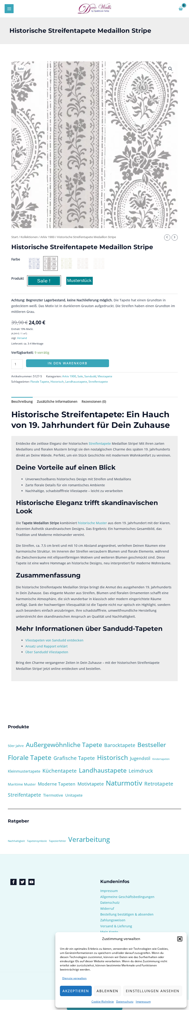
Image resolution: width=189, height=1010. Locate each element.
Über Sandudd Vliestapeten (46, 652)
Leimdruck (141, 771)
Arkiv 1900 (47, 237)
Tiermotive (53, 795)
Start (14, 237)
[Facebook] (13, 882)
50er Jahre (16, 746)
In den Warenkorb (67, 363)
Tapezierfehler (57, 841)
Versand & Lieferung (116, 926)
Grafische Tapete (74, 758)
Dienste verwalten (74, 978)
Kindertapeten (161, 759)
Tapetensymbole (37, 841)
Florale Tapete (39, 382)
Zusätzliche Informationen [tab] (57, 401)
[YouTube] (31, 882)
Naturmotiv (124, 783)
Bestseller (151, 744)
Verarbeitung (89, 839)
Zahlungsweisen (112, 920)
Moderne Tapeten (56, 784)
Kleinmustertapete (24, 771)
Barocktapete (119, 745)
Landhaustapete (76, 382)
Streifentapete (98, 382)
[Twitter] (22, 882)
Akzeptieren (75, 991)
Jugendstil (140, 758)
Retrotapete (158, 783)
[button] (179, 939)
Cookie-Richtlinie (103, 1002)
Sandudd (90, 376)
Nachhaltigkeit (16, 841)
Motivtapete (90, 784)
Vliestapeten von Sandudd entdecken (54, 640)
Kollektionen (29, 237)
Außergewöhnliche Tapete (64, 744)
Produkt (17, 278)
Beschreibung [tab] (22, 401)
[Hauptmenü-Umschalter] (9, 8)
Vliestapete (104, 376)
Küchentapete (59, 770)
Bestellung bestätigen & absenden (127, 914)
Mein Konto (109, 932)
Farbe (15, 259)
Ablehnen (107, 991)
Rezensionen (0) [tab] (94, 401)
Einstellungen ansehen (153, 991)
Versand (22, 338)
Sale (80, 376)
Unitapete (74, 795)
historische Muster (92, 523)
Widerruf (107, 908)
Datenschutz (124, 1002)
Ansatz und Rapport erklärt (46, 646)
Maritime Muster (22, 784)
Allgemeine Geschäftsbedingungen (127, 897)
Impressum (143, 1002)
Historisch (57, 382)
